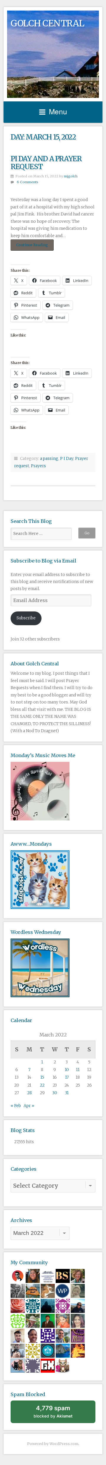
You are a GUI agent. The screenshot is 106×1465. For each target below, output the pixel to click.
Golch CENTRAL (47, 23)
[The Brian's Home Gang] (18, 1350)
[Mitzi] (63, 1320)
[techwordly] (48, 1350)
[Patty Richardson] (78, 1305)
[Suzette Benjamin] (33, 1335)
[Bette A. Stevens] (78, 1275)
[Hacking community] (48, 1305)
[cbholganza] (48, 1320)
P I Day (66, 458)
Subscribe (26, 618)
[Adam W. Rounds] (18, 1290)
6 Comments (27, 182)
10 (67, 1069)
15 (42, 1077)
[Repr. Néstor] (63, 1335)
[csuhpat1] (33, 1350)
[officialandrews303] (33, 1365)
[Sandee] (18, 1365)
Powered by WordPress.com (52, 1444)
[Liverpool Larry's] (48, 1275)
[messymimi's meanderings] (78, 1335)
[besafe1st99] (63, 1275)
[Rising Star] (18, 1335)
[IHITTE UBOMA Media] (63, 1305)
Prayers (38, 465)
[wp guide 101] (63, 1290)
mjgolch (70, 176)
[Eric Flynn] (48, 1290)
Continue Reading (35, 246)
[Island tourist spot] (63, 1350)
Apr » (29, 1105)
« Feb (16, 1105)
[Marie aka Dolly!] (78, 1290)
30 (54, 1092)
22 (42, 1085)
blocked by (53, 1411)
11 (78, 1069)
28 (29, 1092)
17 (67, 1077)
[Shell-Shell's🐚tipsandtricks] (18, 1305)
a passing (49, 458)
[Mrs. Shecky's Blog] (33, 1320)
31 (67, 1092)
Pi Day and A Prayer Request (46, 162)
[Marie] (33, 1275)
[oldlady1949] (48, 1335)
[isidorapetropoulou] (18, 1320)
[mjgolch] (33, 1290)
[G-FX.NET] (48, 1365)
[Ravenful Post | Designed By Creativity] (18, 1275)
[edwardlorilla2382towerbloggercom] (33, 1305)
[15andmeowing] (63, 1365)
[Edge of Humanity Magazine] (78, 1350)
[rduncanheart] (78, 1320)
